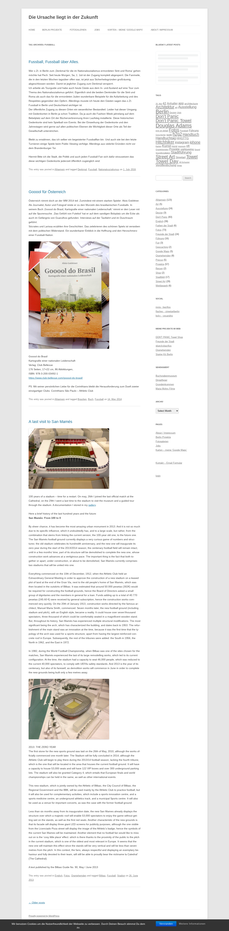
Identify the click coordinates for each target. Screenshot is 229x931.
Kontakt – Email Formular (169, 463)
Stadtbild (160, 277)
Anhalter (172, 103)
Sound (197, 149)
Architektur (165, 107)
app (181, 103)
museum (182, 146)
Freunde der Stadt (165, 234)
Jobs (97, 30)
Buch (90, 399)
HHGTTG (183, 138)
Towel (192, 156)
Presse (159, 260)
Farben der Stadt (164, 225)
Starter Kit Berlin (164, 354)
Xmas (179, 165)
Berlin (162, 111)
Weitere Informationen (192, 923)
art (176, 107)
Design (172, 112)
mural (174, 146)
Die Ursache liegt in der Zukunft (63, 17)
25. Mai (159, 104)
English (58, 875)
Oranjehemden (78, 875)
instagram (182, 142)
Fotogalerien (78, 30)
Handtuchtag (166, 138)
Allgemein (60, 169)
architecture (191, 103)
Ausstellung (187, 107)
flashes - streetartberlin (167, 311)
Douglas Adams (174, 125)
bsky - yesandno (164, 315)
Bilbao (102, 875)
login (158, 475)
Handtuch (191, 134)
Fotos (67, 875)
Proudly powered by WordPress (44, 916)
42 (164, 103)
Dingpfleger (161, 380)
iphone (195, 142)
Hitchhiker (165, 142)
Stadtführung (181, 152)
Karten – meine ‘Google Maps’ (125, 30)
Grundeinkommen (165, 384)
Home (32, 30)
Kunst (166, 146)
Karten (158, 146)
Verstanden (166, 923)
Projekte (174, 149)
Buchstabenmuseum (166, 375)
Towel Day (167, 161)
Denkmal (82, 169)
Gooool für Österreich (47, 192)
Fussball (92, 169)
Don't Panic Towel (173, 120)
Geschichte (161, 135)
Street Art (165, 156)
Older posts (37, 902)
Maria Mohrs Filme (165, 388)
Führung (194, 130)
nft (188, 146)
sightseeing (187, 149)
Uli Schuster (184, 162)
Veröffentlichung (166, 165)
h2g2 (177, 134)
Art (157, 204)
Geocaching (162, 247)
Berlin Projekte (52, 30)
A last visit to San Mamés (50, 421)
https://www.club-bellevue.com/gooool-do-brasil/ (56, 377)
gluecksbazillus (164, 345)
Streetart (181, 157)
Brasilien (82, 399)
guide (169, 134)
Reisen (159, 268)
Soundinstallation (163, 153)
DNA (179, 113)
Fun (158, 242)
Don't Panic (167, 116)
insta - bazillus (163, 307)
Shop (158, 272)
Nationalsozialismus (108, 169)
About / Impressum (162, 30)
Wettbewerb (162, 285)
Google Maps (162, 251)
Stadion (121, 875)
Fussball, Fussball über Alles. (54, 62)
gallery (92, 505)
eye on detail (162, 130)
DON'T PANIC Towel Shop (169, 337)
